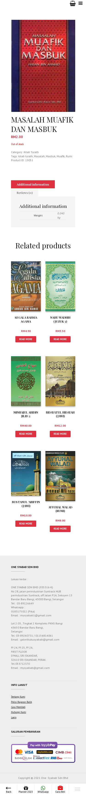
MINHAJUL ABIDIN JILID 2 (26, 414)
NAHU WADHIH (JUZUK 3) (60, 319)
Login (14, 717)
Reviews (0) (25, 193)
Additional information (33, 184)
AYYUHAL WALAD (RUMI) (60, 509)
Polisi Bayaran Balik (21, 702)
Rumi (69, 156)
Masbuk (50, 156)
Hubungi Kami (18, 712)
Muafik (61, 156)
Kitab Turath (31, 152)
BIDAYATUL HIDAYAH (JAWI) (60, 414)
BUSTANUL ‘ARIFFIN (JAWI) (26, 504)
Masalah (39, 156)
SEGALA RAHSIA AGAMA (26, 319)
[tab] (33, 184)
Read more (25, 339)
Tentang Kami (18, 696)
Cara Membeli (18, 707)
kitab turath (25, 156)
